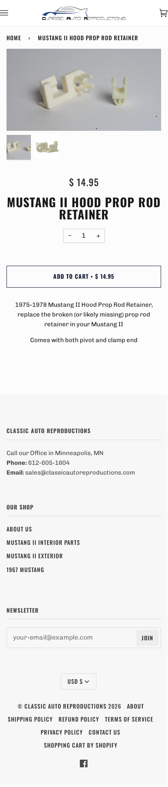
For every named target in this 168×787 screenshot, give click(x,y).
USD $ (75, 681)
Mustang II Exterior (35, 555)
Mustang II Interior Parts (43, 542)
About (135, 706)
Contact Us (104, 732)
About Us (19, 529)
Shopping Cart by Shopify (81, 745)
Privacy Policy (62, 732)
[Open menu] (12, 13)
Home (14, 37)
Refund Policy (79, 719)
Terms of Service (129, 719)
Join (147, 637)
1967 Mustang (25, 569)
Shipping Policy (30, 719)
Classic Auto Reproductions (65, 706)
